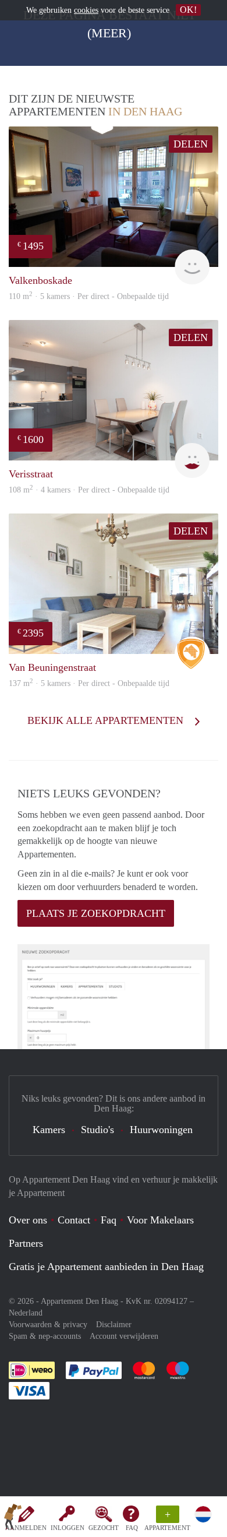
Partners (26, 1243)
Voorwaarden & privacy (48, 1324)
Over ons (28, 1220)
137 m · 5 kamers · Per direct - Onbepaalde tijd (89, 683)
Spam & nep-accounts (45, 1336)
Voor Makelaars (160, 1220)
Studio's (97, 1129)
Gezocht (103, 1527)
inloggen (67, 1527)
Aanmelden (26, 1527)
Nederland (25, 1313)
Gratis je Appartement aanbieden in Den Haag (106, 1266)
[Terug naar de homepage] (13, 1519)
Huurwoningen (161, 1129)
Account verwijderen (124, 1336)
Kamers (49, 1129)
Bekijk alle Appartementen (106, 720)
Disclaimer (114, 1324)
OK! (188, 10)
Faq (108, 1220)
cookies (86, 10)
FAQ (132, 1527)
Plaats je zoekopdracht (95, 913)
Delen (190, 144)
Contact (74, 1220)
